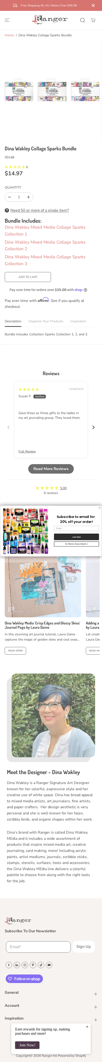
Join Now (76, 537)
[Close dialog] (99, 507)
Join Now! (27, 1045)
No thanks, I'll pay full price (76, 544)
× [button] (87, 1026)
